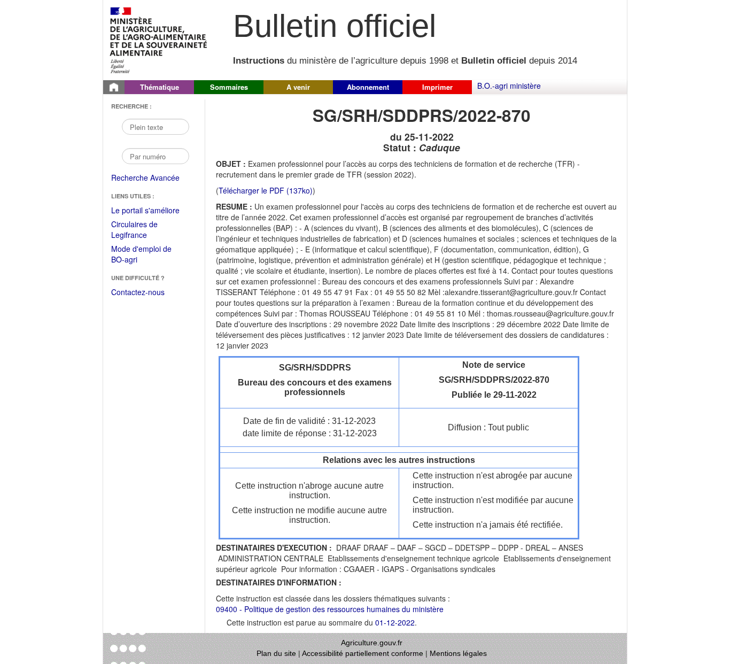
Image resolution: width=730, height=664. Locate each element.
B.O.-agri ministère (509, 85)
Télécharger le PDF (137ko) (266, 190)
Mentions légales (458, 653)
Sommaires (229, 87)
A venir (298, 87)
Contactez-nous (138, 292)
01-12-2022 (395, 622)
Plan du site (276, 653)
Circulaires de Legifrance (143, 230)
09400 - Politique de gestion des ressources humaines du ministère (330, 609)
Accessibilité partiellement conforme (362, 653)
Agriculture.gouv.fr (371, 642)
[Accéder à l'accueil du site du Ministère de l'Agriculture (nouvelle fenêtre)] (159, 39)
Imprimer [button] (437, 87)
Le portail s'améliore (152, 210)
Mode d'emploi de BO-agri (141, 254)
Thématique (159, 87)
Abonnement (368, 87)
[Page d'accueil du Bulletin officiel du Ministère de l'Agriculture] (114, 87)
